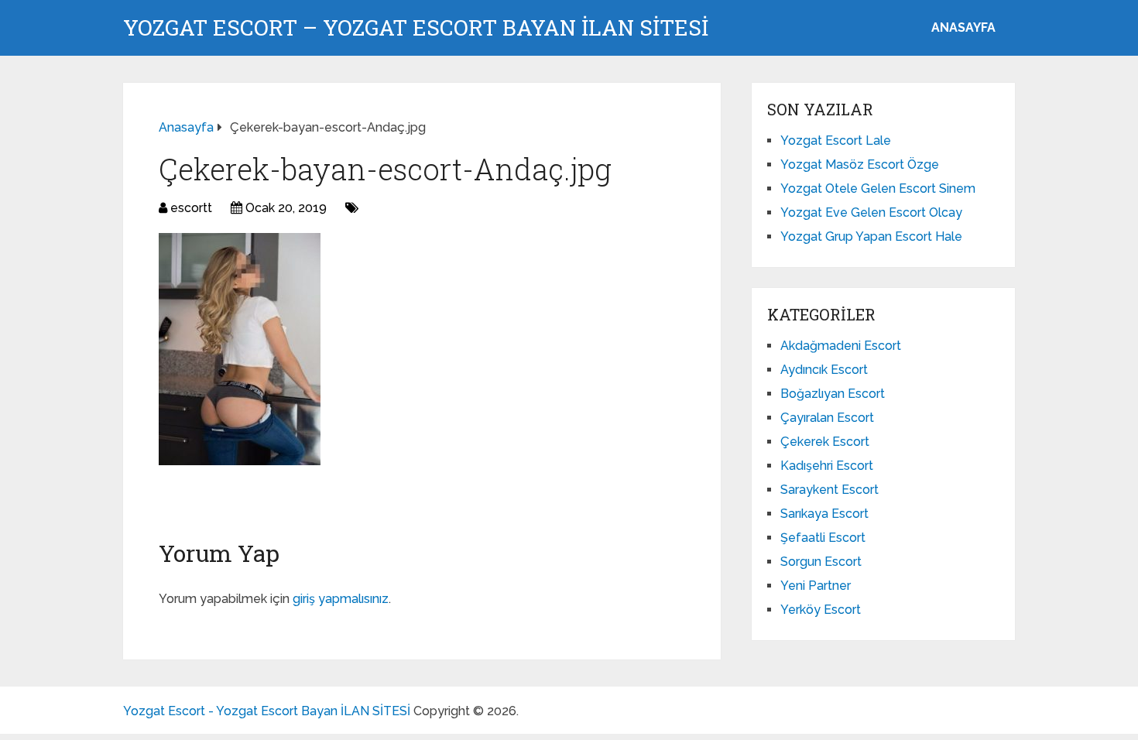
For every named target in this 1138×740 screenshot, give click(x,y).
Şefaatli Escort (822, 537)
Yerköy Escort (820, 609)
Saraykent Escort (829, 489)
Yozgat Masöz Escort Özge (859, 164)
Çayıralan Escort (827, 417)
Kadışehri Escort (826, 465)
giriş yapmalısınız (341, 598)
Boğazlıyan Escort (832, 393)
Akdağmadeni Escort (840, 345)
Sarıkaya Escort (824, 513)
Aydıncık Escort (824, 369)
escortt (191, 207)
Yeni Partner (815, 585)
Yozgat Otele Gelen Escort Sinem (877, 188)
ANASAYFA (963, 27)
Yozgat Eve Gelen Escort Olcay (871, 212)
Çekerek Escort (824, 441)
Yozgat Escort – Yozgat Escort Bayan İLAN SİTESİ (415, 28)
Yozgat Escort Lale (835, 140)
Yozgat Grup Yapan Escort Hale (871, 236)
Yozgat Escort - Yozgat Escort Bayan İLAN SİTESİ (266, 711)
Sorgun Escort (821, 561)
